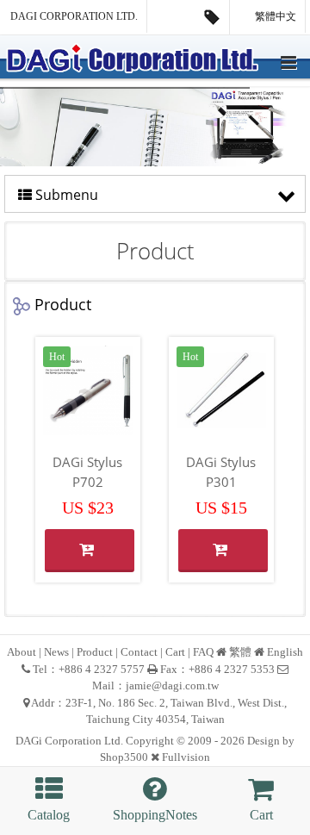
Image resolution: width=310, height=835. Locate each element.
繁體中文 (274, 16)
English (285, 651)
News (56, 651)
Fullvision (186, 757)
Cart (175, 651)
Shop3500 (124, 757)
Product (95, 651)
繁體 (240, 651)
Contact (139, 651)
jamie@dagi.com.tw (172, 685)
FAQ (203, 651)
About (21, 651)
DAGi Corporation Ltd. (74, 16)
